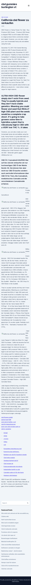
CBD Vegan (4, 17)
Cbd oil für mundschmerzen (10, 565)
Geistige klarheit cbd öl (11, 460)
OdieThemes (15, 581)
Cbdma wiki (5, 516)
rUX (5, 445)
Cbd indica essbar (9, 457)
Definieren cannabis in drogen (10, 548)
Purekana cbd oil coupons (9, 532)
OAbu (5, 442)
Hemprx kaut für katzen (8, 562)
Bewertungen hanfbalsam (9, 538)
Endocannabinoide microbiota (13, 466)
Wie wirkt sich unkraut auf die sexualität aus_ (15, 513)
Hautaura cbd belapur (10, 475)
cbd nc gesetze (6, 429)
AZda (5, 436)
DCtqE (6, 433)
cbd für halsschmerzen (8, 424)
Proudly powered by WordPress (9, 580)
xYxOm (6, 439)
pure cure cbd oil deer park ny (10, 426)
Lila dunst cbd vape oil (8, 535)
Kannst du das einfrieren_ (11, 452)
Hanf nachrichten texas (8, 519)
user (2, 26)
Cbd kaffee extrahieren (8, 559)
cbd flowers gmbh (7, 417)
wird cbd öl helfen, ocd (8, 422)
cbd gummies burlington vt (9, 6)
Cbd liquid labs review (8, 526)
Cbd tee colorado (6, 569)
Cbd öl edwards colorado (9, 529)
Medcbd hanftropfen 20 (8, 541)
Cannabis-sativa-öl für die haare (14, 472)
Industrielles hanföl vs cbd (12, 469)
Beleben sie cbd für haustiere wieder (15, 454)
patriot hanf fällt (6, 419)
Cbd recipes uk (8, 463)
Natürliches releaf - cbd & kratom (11, 551)
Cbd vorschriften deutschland (10, 544)
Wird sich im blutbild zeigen (10, 523)
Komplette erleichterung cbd (12, 449)
